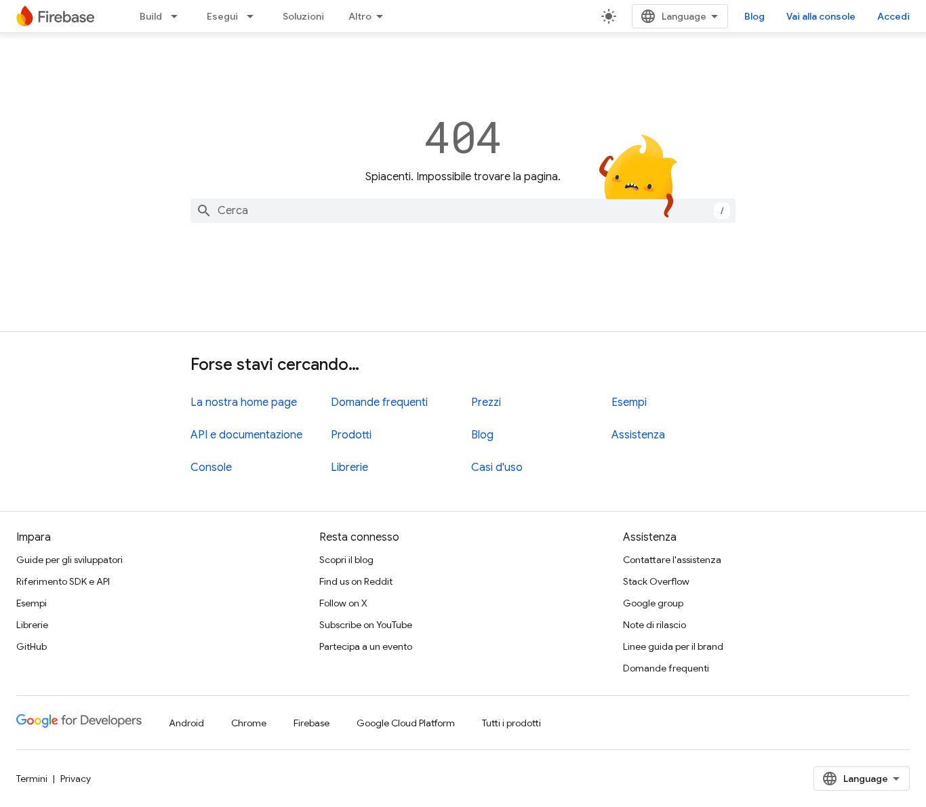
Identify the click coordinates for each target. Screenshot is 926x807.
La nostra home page (243, 402)
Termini (31, 778)
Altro (359, 16)
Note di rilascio (654, 625)
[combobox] (463, 211)
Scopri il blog (346, 560)
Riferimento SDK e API (63, 581)
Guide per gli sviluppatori (69, 560)
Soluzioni (303, 16)
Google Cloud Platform (406, 723)
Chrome (248, 723)
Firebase (311, 723)
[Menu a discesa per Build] (178, 16)
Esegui (222, 16)
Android (186, 723)
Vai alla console (820, 16)
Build (151, 16)
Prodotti (351, 435)
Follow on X (343, 603)
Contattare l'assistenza (672, 560)
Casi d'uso (497, 467)
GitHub (31, 646)
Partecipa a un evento (365, 646)
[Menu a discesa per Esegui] (254, 16)
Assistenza (638, 435)
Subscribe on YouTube (365, 625)
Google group (653, 603)
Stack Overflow (656, 581)
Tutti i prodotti (511, 723)
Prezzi (486, 402)
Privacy (75, 778)
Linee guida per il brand (673, 646)
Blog (754, 16)
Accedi (893, 16)
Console (211, 467)
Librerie (349, 467)
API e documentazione (246, 435)
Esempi (629, 402)
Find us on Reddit (355, 581)
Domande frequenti (379, 402)
